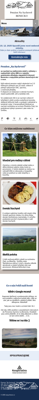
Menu (18, 23)
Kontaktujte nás (19, 56)
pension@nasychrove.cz (13, 387)
